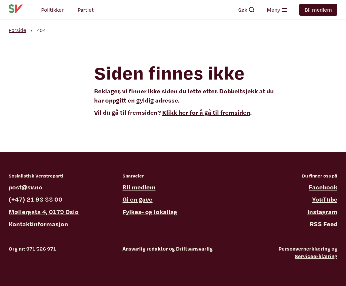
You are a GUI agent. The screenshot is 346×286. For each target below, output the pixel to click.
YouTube (324, 199)
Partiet (86, 9)
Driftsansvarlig (194, 248)
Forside (17, 30)
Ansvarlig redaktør (145, 248)
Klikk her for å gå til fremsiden (206, 112)
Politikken (53, 9)
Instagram (322, 211)
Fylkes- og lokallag (149, 211)
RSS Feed (323, 223)
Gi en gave (137, 199)
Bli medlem (318, 9)
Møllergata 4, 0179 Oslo (44, 211)
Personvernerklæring (304, 248)
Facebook (323, 187)
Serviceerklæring (316, 256)
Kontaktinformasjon (38, 223)
